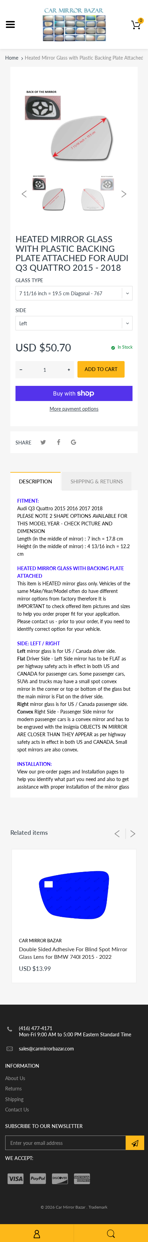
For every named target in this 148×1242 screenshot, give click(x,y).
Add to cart (101, 369)
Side (20, 310)
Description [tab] (35, 481)
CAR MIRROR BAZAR (40, 940)
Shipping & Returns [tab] (97, 481)
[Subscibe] (135, 1143)
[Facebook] (58, 442)
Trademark (97, 1207)
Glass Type (29, 280)
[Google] (73, 442)
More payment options (74, 409)
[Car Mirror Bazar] (74, 24)
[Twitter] (43, 442)
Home (11, 58)
